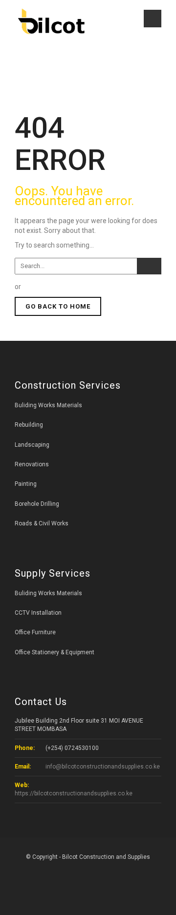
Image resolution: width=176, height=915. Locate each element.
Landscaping (32, 444)
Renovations (32, 464)
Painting (26, 483)
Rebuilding (29, 424)
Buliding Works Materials (48, 405)
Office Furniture (35, 632)
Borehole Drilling (37, 503)
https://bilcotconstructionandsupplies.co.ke (73, 793)
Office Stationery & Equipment (54, 652)
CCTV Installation (38, 612)
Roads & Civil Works (41, 523)
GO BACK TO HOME (57, 306)
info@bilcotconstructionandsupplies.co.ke (102, 766)
